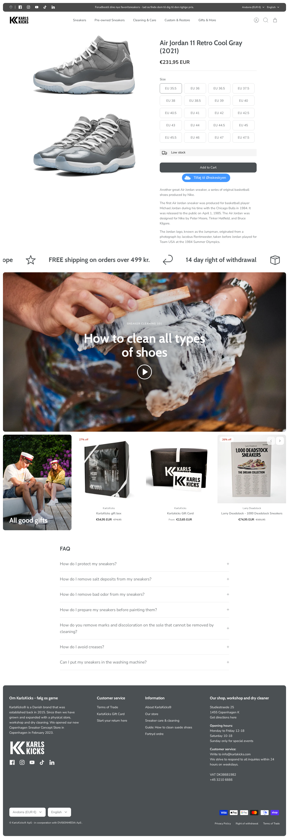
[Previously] (88, 7)
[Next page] (201, 7)
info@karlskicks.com (236, 754)
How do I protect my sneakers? (88, 564)
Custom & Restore (177, 20)
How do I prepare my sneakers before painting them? (108, 610)
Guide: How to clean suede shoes (168, 727)
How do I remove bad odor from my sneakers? (102, 594)
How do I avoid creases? (82, 647)
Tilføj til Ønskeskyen (210, 178)
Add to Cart (208, 167)
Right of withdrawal (247, 823)
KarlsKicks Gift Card (111, 714)
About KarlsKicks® (158, 707)
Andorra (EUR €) (251, 7)
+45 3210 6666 (221, 780)
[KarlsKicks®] (18, 20)
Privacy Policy (223, 823)
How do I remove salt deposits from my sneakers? (105, 579)
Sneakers (79, 20)
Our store (151, 714)
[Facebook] (20, 7)
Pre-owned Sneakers (110, 20)
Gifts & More (207, 20)
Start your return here (112, 720)
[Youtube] (37, 7)
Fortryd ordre (154, 734)
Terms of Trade (107, 707)
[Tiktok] (45, 7)
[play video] (144, 372)
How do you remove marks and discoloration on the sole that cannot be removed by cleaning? (137, 628)
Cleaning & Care (144, 20)
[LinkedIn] (53, 7)
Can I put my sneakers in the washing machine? (103, 662)
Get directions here (223, 717)
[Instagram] (28, 7)
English (271, 7)
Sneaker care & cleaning (162, 720)
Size (163, 79)
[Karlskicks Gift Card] (180, 469)
